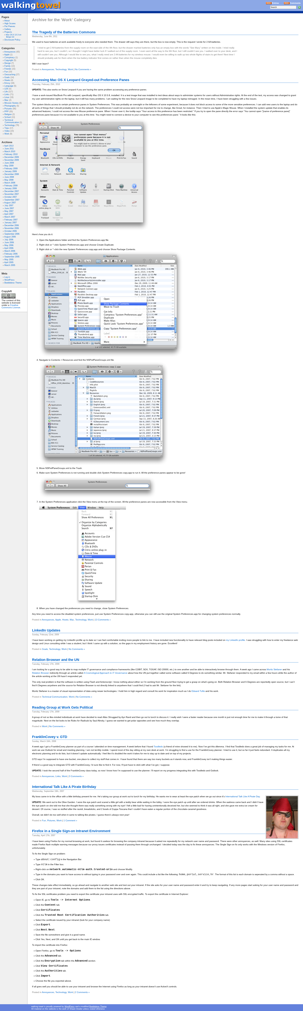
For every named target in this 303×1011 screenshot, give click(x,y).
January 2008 (10, 188)
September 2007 (11, 200)
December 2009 (11, 157)
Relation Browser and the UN (55, 660)
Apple (6, 54)
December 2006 (11, 225)
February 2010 (11, 154)
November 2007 (11, 194)
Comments (295, 3)
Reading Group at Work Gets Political (62, 707)
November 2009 (11, 160)
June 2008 (9, 177)
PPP (6, 111)
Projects (8, 32)
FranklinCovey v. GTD (49, 737)
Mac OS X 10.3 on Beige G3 (13, 36)
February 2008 (11, 185)
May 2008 (8, 180)
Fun (6, 71)
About (7, 20)
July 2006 (8, 239)
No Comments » (83, 69)
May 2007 (8, 211)
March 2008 (9, 183)
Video (7, 131)
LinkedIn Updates (46, 630)
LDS (6, 89)
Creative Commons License (11, 306)
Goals (7, 77)
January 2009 (10, 171)
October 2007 (10, 197)
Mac (6, 100)
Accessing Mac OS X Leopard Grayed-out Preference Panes (80, 80)
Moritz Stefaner (274, 669)
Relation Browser (40, 673)
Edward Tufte (198, 691)
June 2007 (9, 208)
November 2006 (11, 228)
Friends (7, 69)
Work (6, 134)
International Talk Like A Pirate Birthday (64, 787)
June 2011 (9, 148)
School (7, 117)
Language (8, 86)
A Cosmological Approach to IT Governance (105, 673)
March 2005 (9, 265)
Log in (7, 277)
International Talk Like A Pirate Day (242, 796)
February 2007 (11, 220)
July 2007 (8, 205)
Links (6, 94)
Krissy (7, 83)
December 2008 (11, 174)
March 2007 (9, 217)
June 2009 (9, 163)
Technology (9, 125)
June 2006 (9, 242)
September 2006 (11, 234)
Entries (275, 3)
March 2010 (9, 151)
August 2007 (10, 202)
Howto (7, 80)
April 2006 (8, 248)
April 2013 (8, 146)
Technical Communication (11, 121)
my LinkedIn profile (235, 640)
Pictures (8, 108)
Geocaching (9, 74)
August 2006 (10, 237)
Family (7, 66)
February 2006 (11, 254)
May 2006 (8, 245)
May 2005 (8, 259)
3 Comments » (76, 776)
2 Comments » (82, 992)
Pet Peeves (9, 26)
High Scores (10, 23)
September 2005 (11, 256)
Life (6, 91)
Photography (10, 106)
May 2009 (8, 165)
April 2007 (8, 214)
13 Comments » (103, 619)
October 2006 (10, 231)
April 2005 (8, 262)
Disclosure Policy (12, 40)
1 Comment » (70, 820)
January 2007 (10, 222)
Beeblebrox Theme (13, 283)
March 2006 (9, 251)
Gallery (7, 29)
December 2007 (11, 191)
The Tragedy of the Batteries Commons (64, 32)
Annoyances (10, 52)
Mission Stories (11, 103)
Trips (6, 128)
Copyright (8, 60)
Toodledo (158, 746)
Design (7, 63)
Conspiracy (9, 57)
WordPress (9, 280)
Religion (8, 114)
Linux (6, 97)
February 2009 (11, 168)
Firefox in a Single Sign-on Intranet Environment (71, 831)
